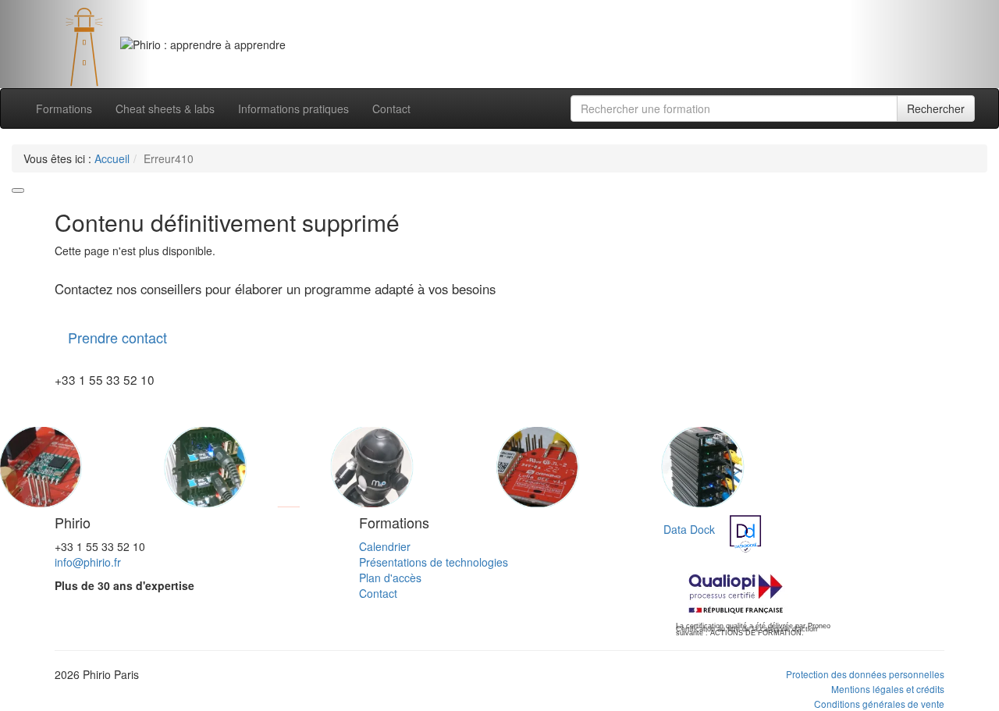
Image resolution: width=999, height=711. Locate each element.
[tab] (480, 60)
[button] (75, 44)
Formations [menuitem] (64, 108)
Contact (378, 593)
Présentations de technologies (433, 562)
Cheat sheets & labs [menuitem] (165, 108)
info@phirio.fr (88, 562)
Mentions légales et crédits (887, 688)
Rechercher (936, 108)
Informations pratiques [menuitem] (293, 108)
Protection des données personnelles (865, 674)
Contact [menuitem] (391, 108)
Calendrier (385, 546)
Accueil (112, 158)
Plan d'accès (390, 577)
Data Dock (689, 529)
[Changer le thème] (18, 190)
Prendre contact (117, 337)
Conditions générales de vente (879, 703)
